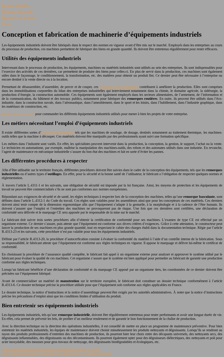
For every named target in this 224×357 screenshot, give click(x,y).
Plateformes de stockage (18, 17)
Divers (6, 24)
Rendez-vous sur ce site (18, 114)
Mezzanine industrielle (17, 11)
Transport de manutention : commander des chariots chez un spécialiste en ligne (56, 353)
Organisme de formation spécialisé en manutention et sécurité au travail (51, 349)
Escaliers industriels (15, 5)
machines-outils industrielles (118, 87)
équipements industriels (57, 132)
